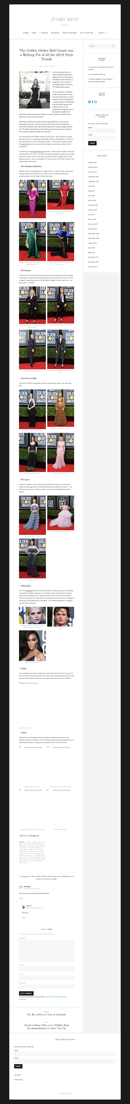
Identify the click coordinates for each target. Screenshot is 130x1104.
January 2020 (92, 210)
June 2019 (91, 215)
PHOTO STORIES (69, 33)
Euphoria (29, 591)
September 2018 (93, 238)
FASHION (55, 33)
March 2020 (92, 200)
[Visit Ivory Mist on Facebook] (92, 102)
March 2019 (92, 219)
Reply (21, 898)
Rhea (41, 66)
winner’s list (25, 144)
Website (22, 983)
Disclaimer (17, 1075)
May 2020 (91, 191)
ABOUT (101, 33)
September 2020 (93, 181)
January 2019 (92, 229)
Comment (22, 938)
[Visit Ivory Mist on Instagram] (95, 102)
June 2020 (91, 186)
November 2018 (93, 234)
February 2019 (93, 224)
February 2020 (93, 205)
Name (21, 965)
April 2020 (91, 196)
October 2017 (92, 267)
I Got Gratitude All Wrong (96, 74)
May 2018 (91, 253)
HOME (25, 33)
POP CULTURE (86, 33)
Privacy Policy (18, 1080)
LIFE (33, 33)
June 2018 (91, 248)
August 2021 (92, 162)
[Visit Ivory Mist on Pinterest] (89, 102)
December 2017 (93, 257)
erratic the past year (37, 151)
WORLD (44, 33)
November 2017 (93, 262)
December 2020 (93, 177)
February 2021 (93, 167)
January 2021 (92, 172)
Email (22, 974)
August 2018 (92, 243)
